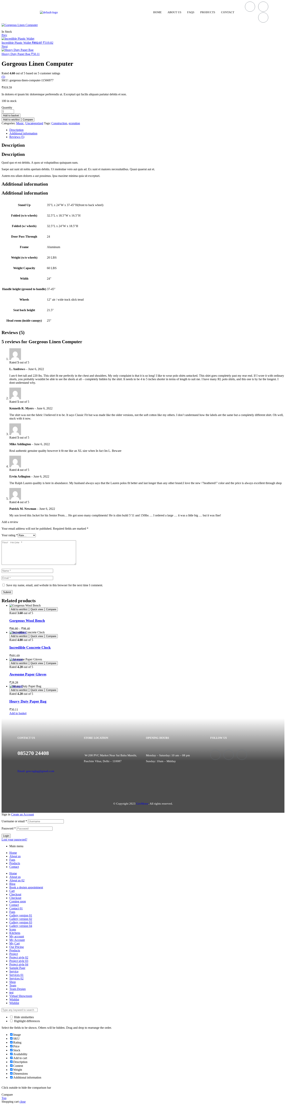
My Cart (14, 943)
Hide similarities (23, 1017)
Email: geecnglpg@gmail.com (36, 771)
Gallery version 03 (20, 922)
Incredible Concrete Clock (30, 647)
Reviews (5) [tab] (13, 332)
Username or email (14, 821)
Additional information (23, 133)
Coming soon (17, 901)
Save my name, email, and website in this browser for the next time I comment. (54, 585)
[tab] (146, 130)
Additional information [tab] (25, 184)
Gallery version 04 (20, 926)
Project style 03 (18, 961)
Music (20, 123)
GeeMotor (142, 803)
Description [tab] (13, 145)
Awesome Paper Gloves (27, 674)
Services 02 (16, 978)
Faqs (190, 12)
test (11, 992)
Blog (12, 884)
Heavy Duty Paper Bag (27, 701)
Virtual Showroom (20, 996)
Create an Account (22, 814)
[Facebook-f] (250, 7)
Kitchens (14, 933)
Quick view (37, 609)
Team (12, 985)
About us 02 (17, 880)
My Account (17, 940)
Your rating (10, 535)
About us (174, 12)
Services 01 (16, 975)
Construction (59, 123)
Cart (12, 891)
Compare (28, 119)
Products (207, 12)
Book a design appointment (26, 887)
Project (13, 954)
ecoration (74, 123)
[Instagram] (263, 7)
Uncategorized (34, 123)
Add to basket (11, 115)
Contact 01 (16, 908)
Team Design (17, 989)
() (3, 76)
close (22, 1101)
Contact (227, 12)
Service (13, 971)
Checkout (15, 894)
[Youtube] (263, 17)
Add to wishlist (11, 119)
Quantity (7, 107)
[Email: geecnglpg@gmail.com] (19, 762)
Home (157, 12)
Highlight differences (26, 1021)
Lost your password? (14, 839)
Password (9, 828)
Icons (12, 929)
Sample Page (17, 968)
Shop (12, 982)
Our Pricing (16, 947)
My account (16, 936)
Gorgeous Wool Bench (27, 621)
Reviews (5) (16, 137)
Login (6, 835)
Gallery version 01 (20, 915)
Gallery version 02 (20, 919)
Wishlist (14, 999)
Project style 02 (18, 957)
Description (16, 130)
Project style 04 (18, 964)
